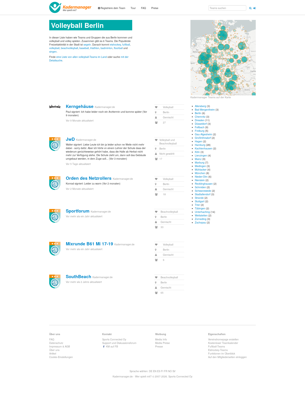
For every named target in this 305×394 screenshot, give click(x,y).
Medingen (200, 166)
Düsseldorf (201, 123)
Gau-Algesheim (203, 134)
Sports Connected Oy (114, 339)
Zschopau (200, 222)
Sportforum (77, 211)
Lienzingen (201, 155)
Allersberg (200, 106)
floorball (118, 48)
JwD (70, 139)
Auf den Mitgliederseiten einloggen (227, 357)
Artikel (52, 353)
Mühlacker (201, 169)
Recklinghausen (204, 183)
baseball (84, 48)
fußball (126, 44)
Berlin (198, 113)
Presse (159, 346)
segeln (87, 44)
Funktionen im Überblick (221, 353)
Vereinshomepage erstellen (223, 339)
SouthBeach (78, 276)
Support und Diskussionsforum (119, 343)
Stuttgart (199, 201)
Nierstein (200, 180)
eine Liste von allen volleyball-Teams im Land (81, 57)
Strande (199, 197)
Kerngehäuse (80, 106)
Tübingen (200, 208)
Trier (197, 205)
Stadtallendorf (202, 194)
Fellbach (199, 127)
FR (165, 371)
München (200, 173)
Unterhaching (202, 212)
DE (150, 371)
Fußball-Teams (216, 346)
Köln (197, 152)
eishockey (115, 44)
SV (173, 371)
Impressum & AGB (59, 346)
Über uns (54, 350)
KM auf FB (111, 346)
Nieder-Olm (201, 176)
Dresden (199, 120)
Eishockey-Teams (218, 350)
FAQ (51, 339)
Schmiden (200, 187)
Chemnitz (200, 116)
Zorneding (200, 219)
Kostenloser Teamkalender (223, 343)
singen (53, 51)
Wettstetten (201, 215)
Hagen (198, 141)
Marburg (199, 162)
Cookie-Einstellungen (61, 357)
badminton (106, 48)
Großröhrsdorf (203, 138)
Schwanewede (203, 190)
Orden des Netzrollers (89, 178)
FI (162, 371)
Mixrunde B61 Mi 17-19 (89, 243)
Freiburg (199, 130)
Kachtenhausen (203, 148)
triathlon (94, 48)
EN (154, 371)
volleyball (54, 48)
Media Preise (162, 343)
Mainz (198, 159)
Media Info (161, 339)
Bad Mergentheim (205, 109)
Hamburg (200, 145)
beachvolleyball (69, 48)
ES (158, 371)
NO (170, 371)
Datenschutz (56, 343)
